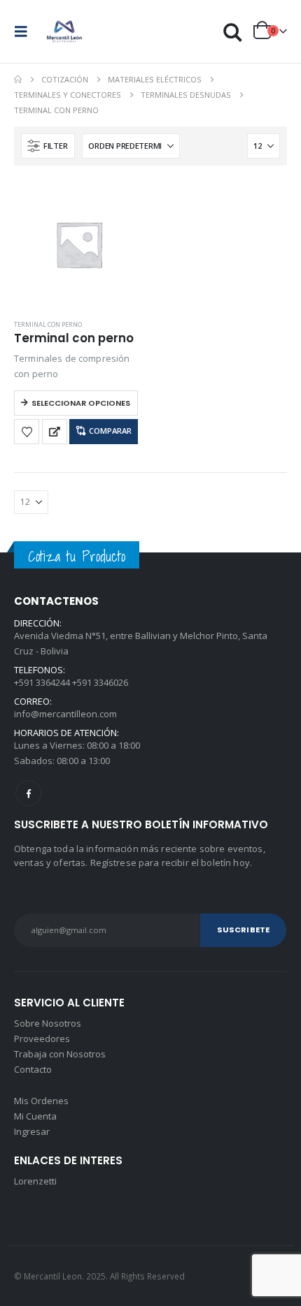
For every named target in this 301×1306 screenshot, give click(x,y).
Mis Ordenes (41, 1100)
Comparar (110, 430)
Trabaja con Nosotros (60, 1054)
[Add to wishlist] (26, 431)
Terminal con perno (48, 324)
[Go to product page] (79, 244)
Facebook (28, 793)
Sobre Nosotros (47, 1023)
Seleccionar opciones (80, 403)
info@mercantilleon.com (65, 713)
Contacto (33, 1069)
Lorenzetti (35, 1181)
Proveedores (42, 1038)
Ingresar (32, 1131)
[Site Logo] (64, 31)
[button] (25, 31)
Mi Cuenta (35, 1116)
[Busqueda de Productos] (233, 31)
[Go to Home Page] (18, 79)
